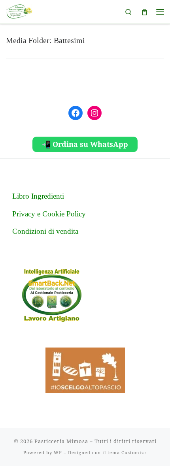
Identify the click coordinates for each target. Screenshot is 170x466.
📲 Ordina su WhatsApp (85, 144)
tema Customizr (127, 452)
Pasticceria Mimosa (61, 441)
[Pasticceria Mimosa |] (19, 10)
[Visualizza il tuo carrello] (144, 11)
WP (58, 452)
